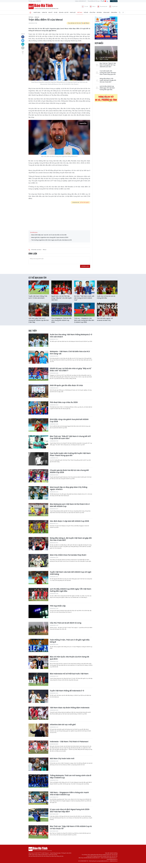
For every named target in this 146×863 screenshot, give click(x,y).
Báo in (94, 6)
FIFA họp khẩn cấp (58, 606)
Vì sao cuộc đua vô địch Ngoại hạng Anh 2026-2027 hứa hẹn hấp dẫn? (70, 810)
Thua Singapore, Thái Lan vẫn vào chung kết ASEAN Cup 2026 (61, 320)
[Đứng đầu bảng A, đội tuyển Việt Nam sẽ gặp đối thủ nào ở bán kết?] (38, 543)
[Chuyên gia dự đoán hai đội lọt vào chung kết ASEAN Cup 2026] (38, 475)
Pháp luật (73, 12)
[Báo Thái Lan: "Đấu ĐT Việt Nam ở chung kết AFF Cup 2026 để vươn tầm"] (38, 441)
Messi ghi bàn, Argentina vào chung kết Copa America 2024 (49, 237)
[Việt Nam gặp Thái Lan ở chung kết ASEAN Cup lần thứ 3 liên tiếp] (39, 309)
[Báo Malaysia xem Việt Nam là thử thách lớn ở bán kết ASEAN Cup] (38, 509)
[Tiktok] (103, 1)
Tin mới (86, 6)
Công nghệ (106, 12)
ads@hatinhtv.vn (113, 861)
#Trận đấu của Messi (36, 249)
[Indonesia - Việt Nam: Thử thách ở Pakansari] (38, 747)
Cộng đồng (114, 12)
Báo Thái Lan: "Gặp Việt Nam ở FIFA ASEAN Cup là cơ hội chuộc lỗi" (71, 827)
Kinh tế (50, 12)
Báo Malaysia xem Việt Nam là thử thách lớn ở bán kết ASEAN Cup (70, 505)
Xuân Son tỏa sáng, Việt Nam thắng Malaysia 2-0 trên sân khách (71, 336)
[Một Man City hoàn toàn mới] (38, 764)
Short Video (37, 12)
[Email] (22, 44)
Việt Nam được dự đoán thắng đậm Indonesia (69, 708)
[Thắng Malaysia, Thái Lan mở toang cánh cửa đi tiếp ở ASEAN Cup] (38, 781)
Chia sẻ (23, 33)
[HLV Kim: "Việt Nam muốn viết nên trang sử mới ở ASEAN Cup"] (84, 287)
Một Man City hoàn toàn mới (62, 758)
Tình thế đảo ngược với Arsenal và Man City (105, 319)
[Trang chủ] (30, 12)
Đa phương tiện (103, 6)
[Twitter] (22, 40)
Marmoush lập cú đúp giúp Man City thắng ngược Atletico (68, 488)
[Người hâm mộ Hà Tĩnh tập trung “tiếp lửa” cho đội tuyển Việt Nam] (61, 287)
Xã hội (55, 12)
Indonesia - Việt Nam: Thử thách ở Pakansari (69, 742)
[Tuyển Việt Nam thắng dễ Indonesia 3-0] (38, 696)
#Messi (44, 249)
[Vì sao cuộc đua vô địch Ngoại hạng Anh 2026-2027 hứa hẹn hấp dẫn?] (38, 815)
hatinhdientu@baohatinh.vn (110, 857)
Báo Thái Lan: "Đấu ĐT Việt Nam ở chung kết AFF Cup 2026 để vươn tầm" (108, 65)
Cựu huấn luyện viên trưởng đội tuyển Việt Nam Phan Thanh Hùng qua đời (108, 72)
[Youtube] (105, 1)
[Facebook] (101, 1)
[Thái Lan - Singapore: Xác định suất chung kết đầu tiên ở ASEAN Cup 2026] (84, 309)
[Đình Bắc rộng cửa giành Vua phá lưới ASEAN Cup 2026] (38, 425)
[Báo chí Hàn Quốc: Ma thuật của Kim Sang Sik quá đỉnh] (38, 662)
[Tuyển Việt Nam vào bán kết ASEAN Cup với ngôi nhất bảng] (38, 577)
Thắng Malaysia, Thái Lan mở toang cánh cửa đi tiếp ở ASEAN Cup (70, 776)
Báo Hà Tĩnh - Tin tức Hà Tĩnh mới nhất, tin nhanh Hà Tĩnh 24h (44, 6)
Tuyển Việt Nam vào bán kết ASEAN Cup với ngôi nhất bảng (70, 573)
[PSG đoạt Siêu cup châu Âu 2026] (38, 408)
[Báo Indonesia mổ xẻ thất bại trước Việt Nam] (38, 679)
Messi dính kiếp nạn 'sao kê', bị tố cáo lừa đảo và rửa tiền (49, 235)
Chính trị (44, 12)
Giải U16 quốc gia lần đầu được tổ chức (66, 385)
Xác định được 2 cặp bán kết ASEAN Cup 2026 (69, 521)
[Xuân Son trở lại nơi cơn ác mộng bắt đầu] (107, 287)
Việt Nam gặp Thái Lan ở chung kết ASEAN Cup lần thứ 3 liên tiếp (39, 320)
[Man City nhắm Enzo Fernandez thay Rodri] (38, 560)
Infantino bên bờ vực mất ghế (63, 725)
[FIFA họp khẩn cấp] (38, 611)
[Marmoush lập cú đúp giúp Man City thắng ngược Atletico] (38, 492)
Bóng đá (37, 17)
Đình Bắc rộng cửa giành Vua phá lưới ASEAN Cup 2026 (69, 420)
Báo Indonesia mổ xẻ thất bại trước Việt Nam (69, 674)
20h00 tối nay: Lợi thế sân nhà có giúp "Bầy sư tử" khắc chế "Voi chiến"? (70, 369)
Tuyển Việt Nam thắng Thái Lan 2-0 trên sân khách (38, 297)
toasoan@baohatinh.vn (112, 859)
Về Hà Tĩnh (92, 12)
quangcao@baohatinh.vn (103, 861)
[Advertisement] (59, 215)
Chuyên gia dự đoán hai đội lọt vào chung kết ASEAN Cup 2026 (69, 471)
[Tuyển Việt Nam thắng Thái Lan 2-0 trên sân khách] (39, 287)
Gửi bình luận (85, 266)
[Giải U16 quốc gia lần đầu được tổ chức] (38, 391)
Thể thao (79, 12)
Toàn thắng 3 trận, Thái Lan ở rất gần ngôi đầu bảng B (70, 641)
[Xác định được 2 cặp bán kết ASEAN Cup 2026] (38, 526)
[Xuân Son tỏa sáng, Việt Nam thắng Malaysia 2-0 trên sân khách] (38, 340)
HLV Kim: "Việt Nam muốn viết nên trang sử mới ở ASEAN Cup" (84, 298)
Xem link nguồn (85, 202)
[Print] (22, 47)
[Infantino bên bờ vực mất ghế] (38, 730)
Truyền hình (114, 6)
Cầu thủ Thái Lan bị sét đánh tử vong (107, 58)
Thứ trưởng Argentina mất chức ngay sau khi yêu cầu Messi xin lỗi (51, 240)
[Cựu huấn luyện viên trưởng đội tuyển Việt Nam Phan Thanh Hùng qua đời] (38, 458)
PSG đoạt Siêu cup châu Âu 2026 (64, 402)
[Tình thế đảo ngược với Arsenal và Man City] (107, 309)
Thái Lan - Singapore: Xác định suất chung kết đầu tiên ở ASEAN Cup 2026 (84, 320)
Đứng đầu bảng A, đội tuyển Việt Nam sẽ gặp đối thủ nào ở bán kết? (108, 80)
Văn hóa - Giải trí (63, 12)
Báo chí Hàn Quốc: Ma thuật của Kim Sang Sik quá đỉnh (69, 658)
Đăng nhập (114, 1)
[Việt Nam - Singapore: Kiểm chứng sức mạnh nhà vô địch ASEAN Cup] (38, 798)
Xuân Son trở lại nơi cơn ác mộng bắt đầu (106, 297)
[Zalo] (107, 1)
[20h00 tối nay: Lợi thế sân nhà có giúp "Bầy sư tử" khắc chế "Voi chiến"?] (38, 374)
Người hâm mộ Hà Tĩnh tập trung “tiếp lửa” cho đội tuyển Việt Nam (61, 298)
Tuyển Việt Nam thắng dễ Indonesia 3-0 (67, 691)
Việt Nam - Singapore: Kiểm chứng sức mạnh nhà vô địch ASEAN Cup (69, 793)
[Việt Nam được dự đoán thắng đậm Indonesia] (38, 713)
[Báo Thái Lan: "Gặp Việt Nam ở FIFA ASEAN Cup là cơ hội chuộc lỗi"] (38, 832)
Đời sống (99, 12)
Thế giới (86, 12)
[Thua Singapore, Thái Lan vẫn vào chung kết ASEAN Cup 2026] (61, 309)
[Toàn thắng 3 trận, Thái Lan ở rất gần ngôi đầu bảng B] (38, 645)
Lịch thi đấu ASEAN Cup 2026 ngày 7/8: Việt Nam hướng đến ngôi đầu (107, 88)
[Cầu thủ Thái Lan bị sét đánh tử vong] (106, 53)
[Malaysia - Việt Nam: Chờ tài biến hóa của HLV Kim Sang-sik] (38, 357)
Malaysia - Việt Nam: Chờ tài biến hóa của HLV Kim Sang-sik (70, 352)
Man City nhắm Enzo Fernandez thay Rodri (68, 555)
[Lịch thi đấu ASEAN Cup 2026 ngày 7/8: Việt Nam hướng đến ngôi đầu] (38, 594)
